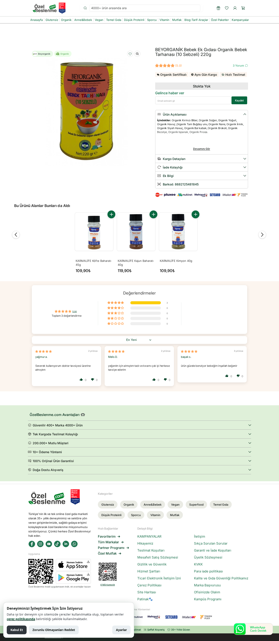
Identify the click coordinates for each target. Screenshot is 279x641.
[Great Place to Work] (62, 8)
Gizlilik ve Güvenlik (152, 564)
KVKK (198, 564)
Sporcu (136, 515)
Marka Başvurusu (207, 585)
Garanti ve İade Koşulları (212, 550)
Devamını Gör (201, 148)
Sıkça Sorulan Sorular (211, 543)
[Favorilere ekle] (130, 54)
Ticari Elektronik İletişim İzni (159, 578)
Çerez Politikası (149, 585)
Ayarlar (121, 630)
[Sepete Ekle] (111, 214)
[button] (243, 8)
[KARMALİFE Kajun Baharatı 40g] (136, 232)
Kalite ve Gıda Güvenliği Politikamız (221, 578)
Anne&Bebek (153, 504)
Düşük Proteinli (111, 515)
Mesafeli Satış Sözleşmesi (157, 557)
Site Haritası (146, 592)
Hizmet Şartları (148, 571)
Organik (129, 504)
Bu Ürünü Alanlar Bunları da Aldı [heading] (42, 206)
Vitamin (155, 515)
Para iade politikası (208, 571)
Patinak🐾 (145, 599)
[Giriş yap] (235, 8)
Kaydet (239, 100)
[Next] (262, 235)
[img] (43, 351)
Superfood (196, 504)
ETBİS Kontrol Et (107, 585)
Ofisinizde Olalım (207, 592)
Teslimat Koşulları (151, 550)
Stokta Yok (202, 86)
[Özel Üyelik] (218, 8)
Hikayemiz (145, 543)
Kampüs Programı (207, 599)
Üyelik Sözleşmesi (208, 557)
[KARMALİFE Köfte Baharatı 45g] (94, 232)
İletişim (199, 536)
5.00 (74, 311)
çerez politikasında (21, 619)
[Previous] (16, 235)
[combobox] (145, 8)
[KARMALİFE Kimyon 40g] (178, 232)
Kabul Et (16, 630)
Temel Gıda (220, 504)
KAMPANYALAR (149, 536)
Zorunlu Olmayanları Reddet (53, 630)
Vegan (175, 504)
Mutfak (174, 515)
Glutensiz (107, 504)
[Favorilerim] (227, 8)
